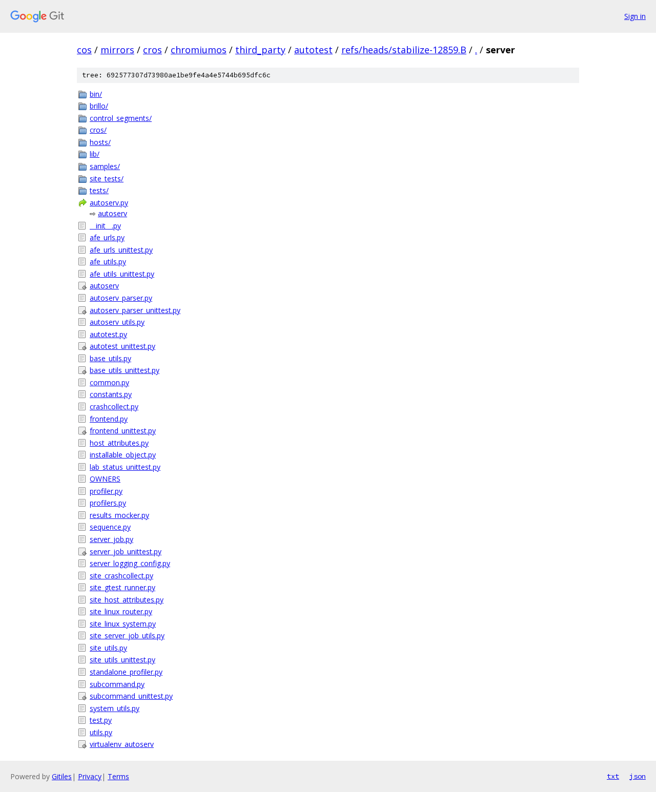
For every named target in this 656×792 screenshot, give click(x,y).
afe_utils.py (108, 261)
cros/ (98, 130)
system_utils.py (114, 708)
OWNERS (105, 479)
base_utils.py (110, 358)
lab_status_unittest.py (125, 467)
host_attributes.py (119, 443)
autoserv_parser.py (121, 298)
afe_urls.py (107, 237)
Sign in (635, 16)
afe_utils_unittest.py (122, 274)
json (637, 776)
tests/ (99, 190)
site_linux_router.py (121, 611)
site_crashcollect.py (121, 575)
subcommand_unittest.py (131, 696)
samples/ (105, 166)
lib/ (94, 154)
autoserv (112, 213)
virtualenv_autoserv (122, 744)
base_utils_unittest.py (124, 370)
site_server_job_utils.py (127, 635)
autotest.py (108, 334)
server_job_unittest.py (125, 551)
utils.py (101, 732)
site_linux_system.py (123, 624)
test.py (101, 720)
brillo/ (99, 106)
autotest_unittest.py (122, 346)
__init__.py (105, 226)
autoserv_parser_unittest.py (135, 310)
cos (84, 50)
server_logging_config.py (130, 563)
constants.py (111, 394)
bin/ (96, 94)
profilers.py (108, 503)
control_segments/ (121, 118)
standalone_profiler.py (126, 672)
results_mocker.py (119, 515)
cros (152, 50)
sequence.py (110, 527)
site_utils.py (108, 648)
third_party (260, 50)
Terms (118, 776)
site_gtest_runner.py (122, 587)
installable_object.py (123, 455)
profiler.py (106, 491)
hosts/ (100, 142)
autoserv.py (109, 202)
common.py (109, 382)
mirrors (117, 50)
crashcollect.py (114, 406)
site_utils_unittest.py (122, 659)
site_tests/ (107, 178)
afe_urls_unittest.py (121, 250)
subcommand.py (117, 684)
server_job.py (111, 539)
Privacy (89, 776)
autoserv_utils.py (117, 322)
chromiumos (199, 50)
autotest (313, 50)
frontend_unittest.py (123, 430)
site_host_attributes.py (126, 600)
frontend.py (109, 419)
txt (613, 776)
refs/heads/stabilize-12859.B (403, 50)
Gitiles (62, 776)
